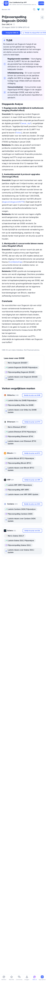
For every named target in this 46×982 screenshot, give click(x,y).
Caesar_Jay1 (26, 123)
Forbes (18, 133)
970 (9, 9)
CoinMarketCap (15, 262)
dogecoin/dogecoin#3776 (13, 202)
